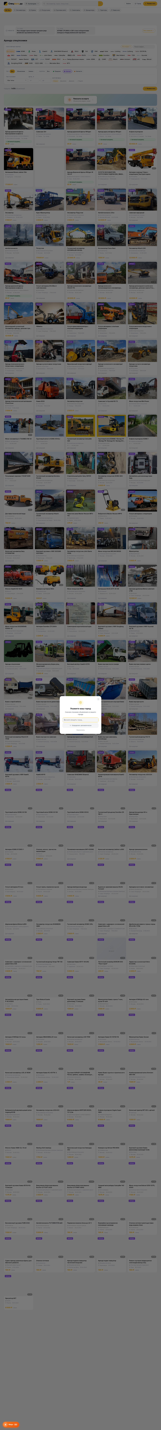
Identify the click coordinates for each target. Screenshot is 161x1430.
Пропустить (80, 730)
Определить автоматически (81, 725)
